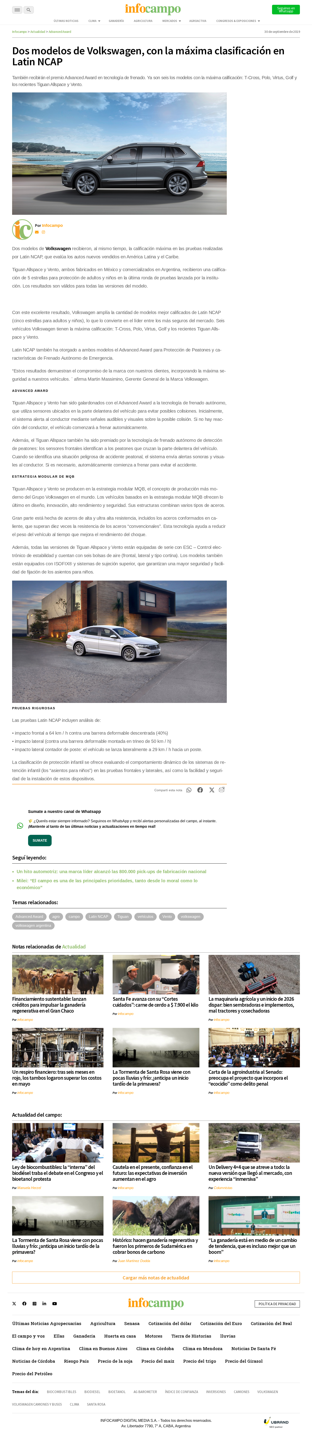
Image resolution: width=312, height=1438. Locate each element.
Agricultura (143, 21)
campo (74, 917)
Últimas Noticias (66, 21)
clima (74, 1404)
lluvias (227, 1336)
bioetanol (117, 1392)
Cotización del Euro (221, 1323)
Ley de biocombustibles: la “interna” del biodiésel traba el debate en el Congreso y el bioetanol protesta (57, 1173)
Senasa (132, 1323)
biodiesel (92, 1392)
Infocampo (19, 31)
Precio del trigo (199, 1361)
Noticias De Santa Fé (253, 1348)
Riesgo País (76, 1361)
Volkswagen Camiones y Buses (37, 1404)
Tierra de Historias (191, 1336)
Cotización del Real (271, 1323)
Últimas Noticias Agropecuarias (46, 1323)
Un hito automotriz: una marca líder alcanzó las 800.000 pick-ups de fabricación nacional (111, 871)
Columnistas (223, 1188)
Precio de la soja (115, 1361)
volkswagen (190, 917)
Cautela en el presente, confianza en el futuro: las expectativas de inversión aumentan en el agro (153, 1173)
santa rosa (96, 1404)
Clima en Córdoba (155, 1348)
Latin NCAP (98, 917)
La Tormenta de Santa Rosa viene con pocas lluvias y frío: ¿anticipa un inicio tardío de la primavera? (151, 1078)
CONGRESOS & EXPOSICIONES (236, 21)
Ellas (59, 1336)
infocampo (25, 1020)
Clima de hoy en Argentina (41, 1348)
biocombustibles (61, 1392)
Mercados (169, 21)
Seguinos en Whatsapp (286, 9)
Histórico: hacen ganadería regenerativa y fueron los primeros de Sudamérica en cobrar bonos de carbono (155, 1246)
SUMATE (40, 840)
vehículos (145, 917)
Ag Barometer (145, 1392)
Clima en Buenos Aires (103, 1348)
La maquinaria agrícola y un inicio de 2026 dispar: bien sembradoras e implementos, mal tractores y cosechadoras (251, 1004)
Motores (153, 1336)
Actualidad (37, 31)
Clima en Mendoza (202, 1348)
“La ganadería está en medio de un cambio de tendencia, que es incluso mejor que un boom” (253, 1246)
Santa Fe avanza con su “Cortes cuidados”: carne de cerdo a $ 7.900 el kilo (155, 1001)
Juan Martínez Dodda (134, 1261)
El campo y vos (28, 1336)
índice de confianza (181, 1392)
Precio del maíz (157, 1361)
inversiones (216, 1392)
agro (56, 917)
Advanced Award (60, 31)
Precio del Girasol (244, 1361)
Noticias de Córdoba (33, 1361)
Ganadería (116, 21)
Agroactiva (197, 21)
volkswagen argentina (33, 925)
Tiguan (123, 917)
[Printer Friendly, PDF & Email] (222, 791)
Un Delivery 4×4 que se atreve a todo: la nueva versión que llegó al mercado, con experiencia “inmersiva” (250, 1173)
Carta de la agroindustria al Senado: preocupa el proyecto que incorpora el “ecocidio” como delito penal (248, 1078)
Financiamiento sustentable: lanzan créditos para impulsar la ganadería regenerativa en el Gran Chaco (49, 1004)
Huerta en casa (120, 1336)
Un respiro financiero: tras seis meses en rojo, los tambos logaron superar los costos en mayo (56, 1078)
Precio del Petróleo (32, 1373)
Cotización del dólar (169, 1323)
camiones (241, 1392)
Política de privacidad (277, 1304)
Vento (167, 917)
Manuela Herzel (29, 1188)
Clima (92, 21)
